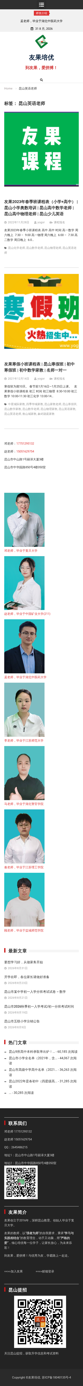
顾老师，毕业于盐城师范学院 (24, 930)
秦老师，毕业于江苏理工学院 (24, 867)
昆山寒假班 (69, 404)
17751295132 (25, 443)
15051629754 (25, 451)
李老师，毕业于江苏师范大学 (24, 740)
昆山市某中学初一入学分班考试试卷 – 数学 (35, 992)
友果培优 (41, 56)
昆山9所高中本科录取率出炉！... (32, 1052)
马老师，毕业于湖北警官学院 (24, 804)
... (10, 1093)
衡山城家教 (29, 413)
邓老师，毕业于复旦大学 (20, 550)
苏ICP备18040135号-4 (56, 1377)
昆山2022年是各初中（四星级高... (33, 1081)
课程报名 (59, 222)
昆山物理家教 (48, 409)
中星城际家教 (16, 404)
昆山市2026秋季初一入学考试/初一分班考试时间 (39, 1006)
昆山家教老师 (52, 404)
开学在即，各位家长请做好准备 (26, 977)
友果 (7, 1220)
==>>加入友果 (13, 1271)
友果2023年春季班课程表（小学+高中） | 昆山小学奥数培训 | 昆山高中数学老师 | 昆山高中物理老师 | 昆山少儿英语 (41, 207)
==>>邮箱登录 (45, 1271)
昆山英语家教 (67, 409)
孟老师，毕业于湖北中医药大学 (27, 21)
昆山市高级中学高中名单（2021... (33, 1070)
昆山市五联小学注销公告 (22, 1021)
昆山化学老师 (16, 247)
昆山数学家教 (12, 409)
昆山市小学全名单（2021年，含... (33, 1058)
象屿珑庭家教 (46, 413)
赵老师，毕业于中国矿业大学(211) (27, 614)
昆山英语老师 (12, 413)
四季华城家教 (34, 404)
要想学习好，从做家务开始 (23, 962)
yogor (41, 222)
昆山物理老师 (52, 247)
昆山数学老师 (34, 247)
